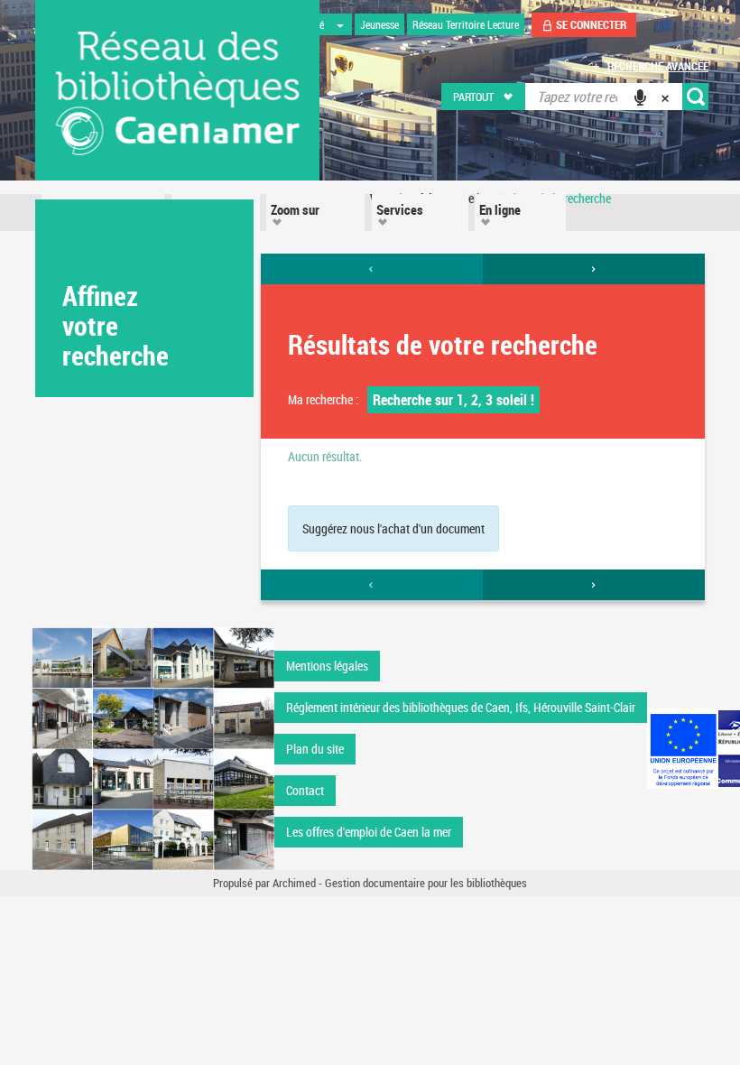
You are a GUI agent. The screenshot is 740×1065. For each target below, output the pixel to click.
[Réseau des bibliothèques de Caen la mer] (153, 746)
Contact (305, 790)
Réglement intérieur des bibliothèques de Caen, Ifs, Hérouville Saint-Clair (460, 707)
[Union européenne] (682, 748)
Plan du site (315, 748)
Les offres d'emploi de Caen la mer (368, 831)
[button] (484, 96)
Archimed (294, 883)
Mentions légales (327, 665)
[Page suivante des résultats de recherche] (594, 269)
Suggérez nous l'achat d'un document (393, 528)
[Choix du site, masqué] (340, 24)
